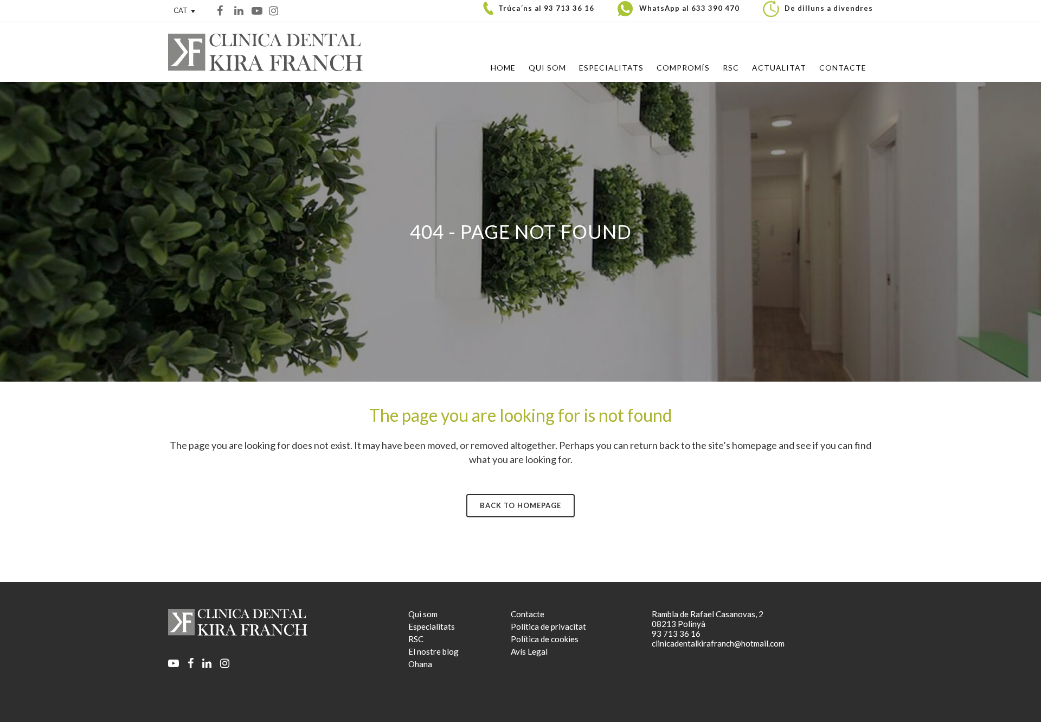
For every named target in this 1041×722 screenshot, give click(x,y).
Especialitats (431, 626)
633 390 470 (715, 8)
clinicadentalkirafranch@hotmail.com (718, 643)
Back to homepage (520, 505)
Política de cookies (545, 639)
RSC (415, 639)
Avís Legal (529, 651)
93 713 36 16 (569, 8)
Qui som (423, 614)
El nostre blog (433, 651)
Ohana (420, 664)
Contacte (527, 614)
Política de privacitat (548, 626)
